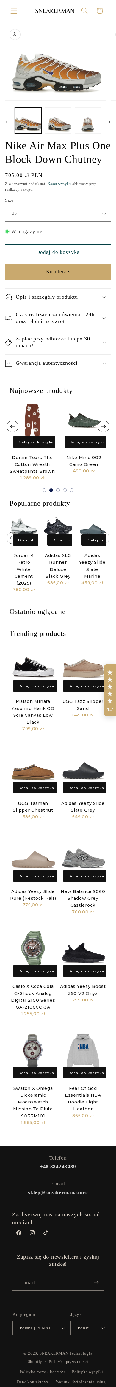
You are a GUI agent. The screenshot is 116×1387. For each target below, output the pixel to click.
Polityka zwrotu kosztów (42, 1372)
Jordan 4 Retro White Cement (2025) (24, 569)
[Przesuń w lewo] (6, 122)
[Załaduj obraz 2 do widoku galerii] (58, 120)
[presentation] (12, 426)
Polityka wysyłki (87, 1372)
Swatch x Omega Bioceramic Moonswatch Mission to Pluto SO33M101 (33, 1102)
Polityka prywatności (68, 1362)
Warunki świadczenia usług (81, 1382)
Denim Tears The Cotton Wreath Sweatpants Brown (32, 464)
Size (9, 200)
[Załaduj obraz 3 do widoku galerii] (88, 120)
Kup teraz (58, 271)
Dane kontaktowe (33, 1382)
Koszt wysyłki (59, 184)
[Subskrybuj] (96, 1283)
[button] (13, 10)
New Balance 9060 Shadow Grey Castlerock (83, 898)
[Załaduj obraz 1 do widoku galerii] (28, 120)
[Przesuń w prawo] (109, 122)
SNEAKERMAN (54, 1353)
